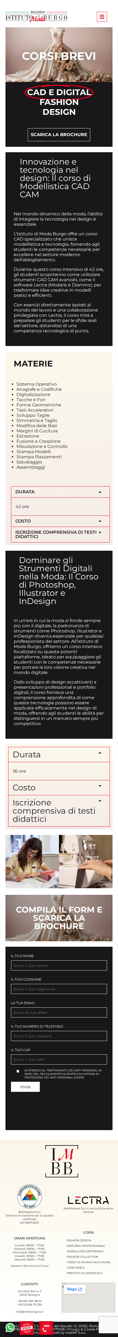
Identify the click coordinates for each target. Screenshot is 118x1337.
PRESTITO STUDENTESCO (84, 1273)
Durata (25, 491)
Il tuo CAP (20, 1050)
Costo (23, 521)
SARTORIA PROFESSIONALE (86, 1246)
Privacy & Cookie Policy (87, 1329)
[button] (60, 491)
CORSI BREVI (76, 1267)
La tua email (23, 1003)
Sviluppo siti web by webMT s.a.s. (59, 1332)
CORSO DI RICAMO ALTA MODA (88, 1262)
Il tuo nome (22, 956)
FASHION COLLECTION (82, 1257)
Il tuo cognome (26, 979)
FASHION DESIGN (79, 1240)
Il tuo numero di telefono (37, 1026)
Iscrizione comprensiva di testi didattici (56, 534)
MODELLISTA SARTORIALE (85, 1251)
